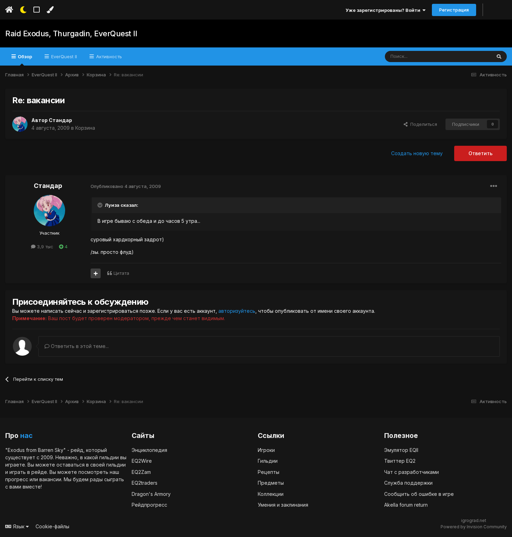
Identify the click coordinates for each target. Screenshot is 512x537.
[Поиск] (499, 56)
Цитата (121, 273)
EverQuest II (63, 56)
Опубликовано (126, 186)
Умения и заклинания (283, 505)
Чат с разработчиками (411, 472)
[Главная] (9, 10)
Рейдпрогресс (149, 505)
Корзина (85, 128)
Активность (108, 56)
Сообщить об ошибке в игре (419, 494)
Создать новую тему (417, 153)
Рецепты (268, 472)
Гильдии (268, 461)
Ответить (480, 153)
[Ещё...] (493, 186)
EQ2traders (144, 483)
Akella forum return (406, 505)
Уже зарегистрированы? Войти (384, 10)
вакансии (50, 479)
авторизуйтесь (236, 311)
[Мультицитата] (96, 273)
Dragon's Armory (151, 494)
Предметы (271, 483)
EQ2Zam (141, 472)
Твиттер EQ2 (400, 461)
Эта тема (472, 56)
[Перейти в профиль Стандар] (20, 124)
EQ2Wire (142, 461)
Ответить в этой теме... (79, 346)
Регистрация (454, 10)
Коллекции (271, 494)
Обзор (24, 56)
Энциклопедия (149, 450)
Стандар (60, 120)
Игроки (266, 450)
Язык (18, 526)
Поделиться (422, 124)
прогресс (16, 479)
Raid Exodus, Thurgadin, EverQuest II (71, 33)
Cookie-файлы (52, 526)
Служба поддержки (408, 483)
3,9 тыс (44, 246)
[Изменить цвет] (50, 10)
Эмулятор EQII (401, 450)
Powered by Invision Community (474, 526)
